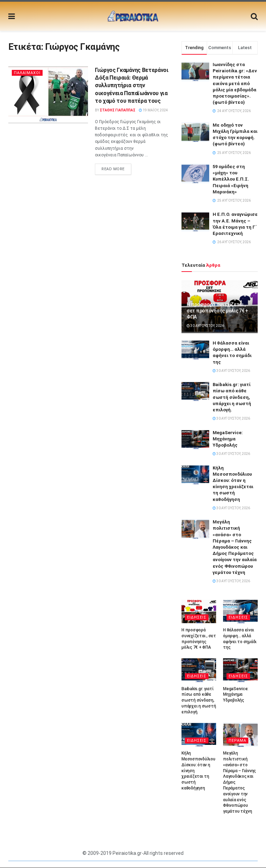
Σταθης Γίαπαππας (117, 110)
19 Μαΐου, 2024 (155, 110)
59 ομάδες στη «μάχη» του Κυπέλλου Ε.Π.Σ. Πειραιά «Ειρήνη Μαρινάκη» (231, 179)
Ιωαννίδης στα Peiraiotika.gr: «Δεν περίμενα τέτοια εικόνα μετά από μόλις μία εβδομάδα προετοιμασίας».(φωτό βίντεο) (235, 83)
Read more (113, 169)
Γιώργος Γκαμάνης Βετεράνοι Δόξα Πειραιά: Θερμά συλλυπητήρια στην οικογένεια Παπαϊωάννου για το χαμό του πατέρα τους (132, 85)
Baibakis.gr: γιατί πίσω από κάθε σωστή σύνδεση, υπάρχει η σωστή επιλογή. (232, 397)
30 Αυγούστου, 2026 (207, 326)
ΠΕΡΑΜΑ (237, 740)
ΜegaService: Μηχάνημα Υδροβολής (228, 439)
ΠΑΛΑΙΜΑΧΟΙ (27, 73)
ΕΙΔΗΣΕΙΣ (196, 617)
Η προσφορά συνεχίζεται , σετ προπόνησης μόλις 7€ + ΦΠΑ (217, 311)
